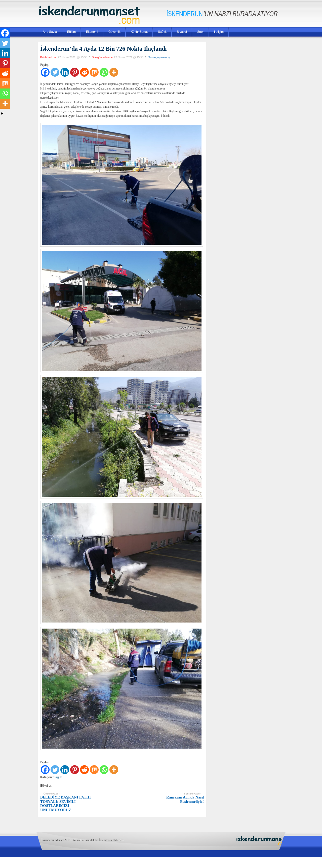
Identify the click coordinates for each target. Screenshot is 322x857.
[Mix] (94, 72)
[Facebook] (45, 72)
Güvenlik (114, 32)
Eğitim (71, 32)
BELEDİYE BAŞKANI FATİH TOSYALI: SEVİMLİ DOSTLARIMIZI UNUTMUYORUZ (65, 802)
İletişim (219, 32)
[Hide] (2, 113)
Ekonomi (92, 32)
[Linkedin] (64, 72)
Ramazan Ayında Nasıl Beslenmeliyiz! (185, 798)
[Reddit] (84, 72)
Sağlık (162, 32)
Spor (200, 32)
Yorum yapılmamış (159, 57)
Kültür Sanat (139, 32)
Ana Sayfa (50, 32)
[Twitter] (55, 72)
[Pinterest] (74, 72)
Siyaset (182, 32)
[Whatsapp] (104, 72)
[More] (113, 72)
